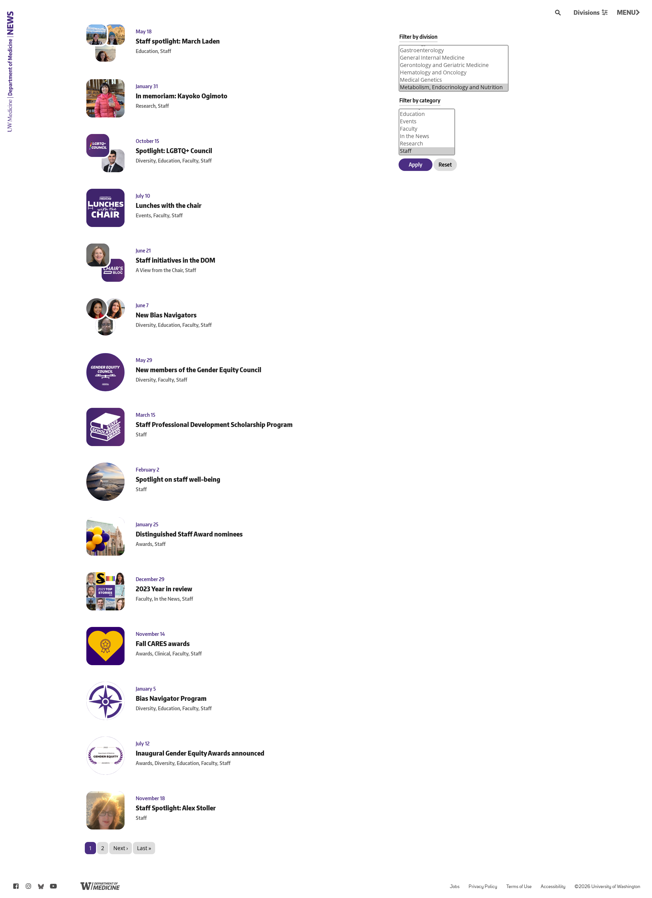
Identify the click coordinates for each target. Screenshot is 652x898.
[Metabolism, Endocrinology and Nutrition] (453, 87)
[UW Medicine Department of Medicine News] (10, 135)
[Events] (426, 121)
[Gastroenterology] (453, 50)
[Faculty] (426, 128)
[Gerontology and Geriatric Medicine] (453, 65)
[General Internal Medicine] (453, 57)
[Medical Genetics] (453, 80)
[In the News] (426, 136)
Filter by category (419, 100)
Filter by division (418, 36)
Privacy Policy (485, 884)
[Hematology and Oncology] (453, 72)
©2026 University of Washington (607, 886)
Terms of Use (521, 884)
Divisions (587, 12)
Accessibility (555, 884)
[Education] (426, 114)
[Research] (426, 143)
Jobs (457, 884)
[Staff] (426, 151)
